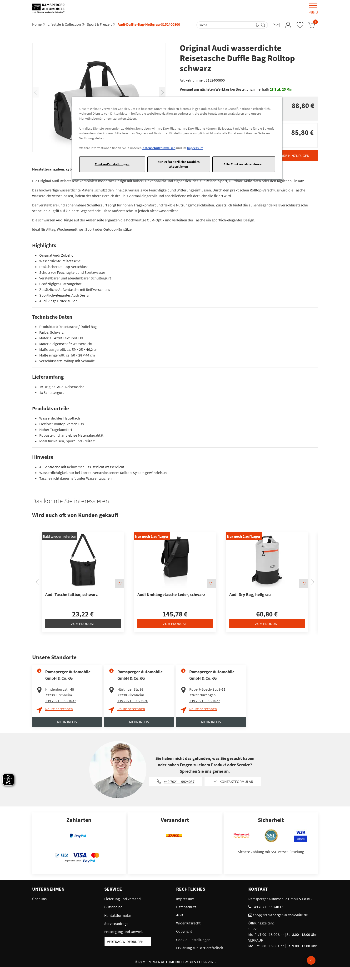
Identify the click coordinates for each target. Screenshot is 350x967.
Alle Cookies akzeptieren (244, 164)
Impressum (195, 148)
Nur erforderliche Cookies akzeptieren (178, 164)
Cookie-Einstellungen (112, 164)
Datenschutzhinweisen (158, 148)
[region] (177, 138)
